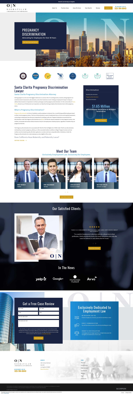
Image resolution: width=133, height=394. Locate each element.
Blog (82, 376)
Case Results (84, 370)
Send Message (38, 338)
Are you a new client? (23, 316)
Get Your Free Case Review (30, 42)
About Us (83, 362)
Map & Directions (44, 369)
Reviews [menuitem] (98, 8)
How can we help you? (23, 320)
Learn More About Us (66, 197)
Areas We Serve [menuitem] (77, 8)
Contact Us (108, 8)
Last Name (42, 308)
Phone (20, 312)
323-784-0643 (120, 8)
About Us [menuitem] (54, 8)
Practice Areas (84, 365)
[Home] (17, 8)
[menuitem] (101, 94)
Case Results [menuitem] (88, 8)
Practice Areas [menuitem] (65, 8)
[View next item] (102, 115)
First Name (21, 308)
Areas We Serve (84, 368)
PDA (42, 119)
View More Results (101, 120)
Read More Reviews (94, 248)
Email (41, 312)
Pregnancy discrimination (20, 113)
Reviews (83, 373)
